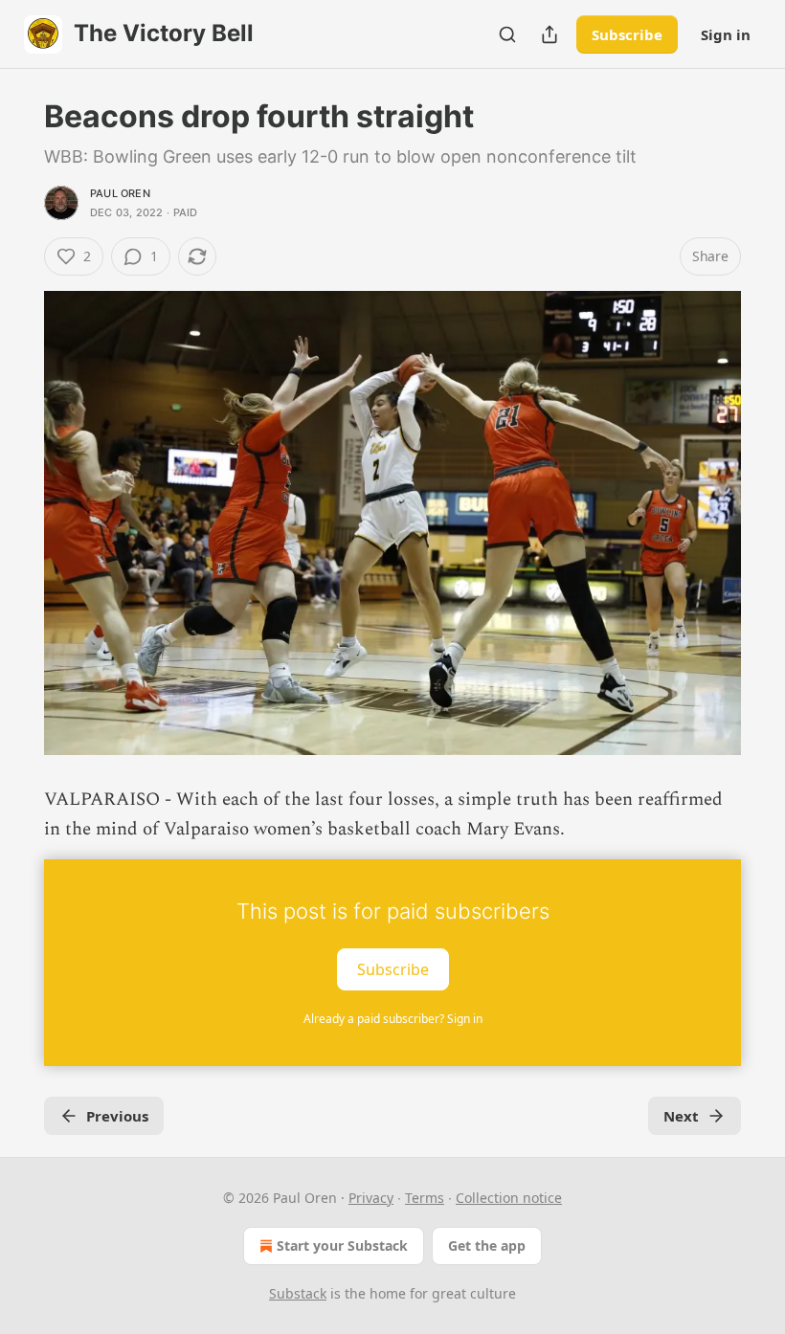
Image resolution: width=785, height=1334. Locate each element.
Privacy (370, 1198)
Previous (117, 1115)
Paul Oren (120, 193)
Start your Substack (342, 1245)
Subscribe (627, 34)
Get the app (487, 1245)
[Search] (507, 34)
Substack (297, 1293)
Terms (424, 1198)
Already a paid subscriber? (392, 1019)
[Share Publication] (549, 34)
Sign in (726, 34)
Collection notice (509, 1198)
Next (681, 1115)
